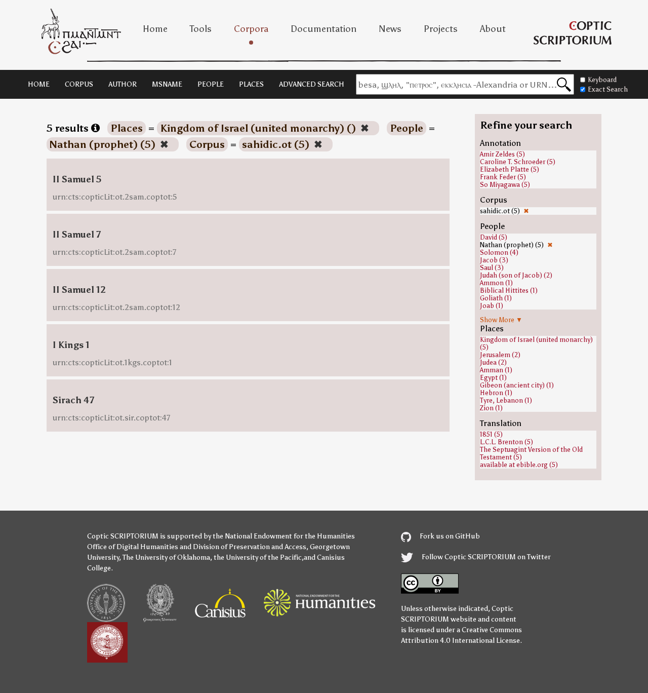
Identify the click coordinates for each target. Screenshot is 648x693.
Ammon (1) (496, 283)
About (493, 28)
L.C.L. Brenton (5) (506, 442)
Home (155, 28)
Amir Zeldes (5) (502, 154)
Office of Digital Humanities (132, 547)
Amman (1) (496, 370)
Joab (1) (491, 306)
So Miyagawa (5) (505, 184)
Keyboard (602, 79)
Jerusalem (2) (500, 355)
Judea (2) (493, 362)
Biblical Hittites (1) (509, 290)
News (390, 28)
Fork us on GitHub (449, 536)
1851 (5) (491, 434)
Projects (441, 28)
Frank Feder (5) (503, 177)
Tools (201, 28)
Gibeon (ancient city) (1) (517, 385)
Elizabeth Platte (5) (509, 169)
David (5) (493, 237)
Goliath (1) (496, 298)
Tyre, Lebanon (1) (506, 400)
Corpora (251, 28)
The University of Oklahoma (166, 557)
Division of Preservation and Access (249, 547)
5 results (69, 128)
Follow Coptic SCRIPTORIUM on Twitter (485, 557)
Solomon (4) (499, 252)
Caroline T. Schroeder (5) (517, 162)
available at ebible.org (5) (519, 465)
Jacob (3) (494, 260)
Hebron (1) (496, 393)
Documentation (323, 28)
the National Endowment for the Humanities (284, 536)
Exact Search (608, 89)
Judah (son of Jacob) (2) (516, 275)
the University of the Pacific (258, 557)
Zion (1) (491, 408)
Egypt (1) (493, 377)
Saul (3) (492, 268)
